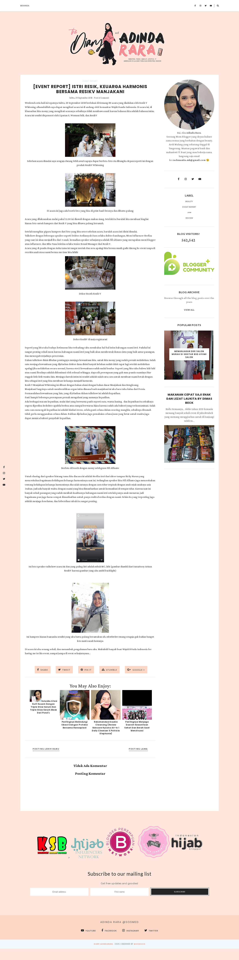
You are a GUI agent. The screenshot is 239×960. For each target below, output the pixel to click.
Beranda (24, 5)
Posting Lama (138, 749)
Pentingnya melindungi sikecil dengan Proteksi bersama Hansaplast (74, 724)
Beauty (189, 201)
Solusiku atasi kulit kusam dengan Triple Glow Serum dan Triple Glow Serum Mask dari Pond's (43, 707)
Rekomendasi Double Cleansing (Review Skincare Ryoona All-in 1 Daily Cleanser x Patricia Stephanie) (106, 727)
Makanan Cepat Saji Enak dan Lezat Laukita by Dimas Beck (189, 398)
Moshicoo (139, 944)
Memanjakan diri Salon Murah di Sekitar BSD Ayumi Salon (189, 354)
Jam (189, 212)
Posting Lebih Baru (46, 749)
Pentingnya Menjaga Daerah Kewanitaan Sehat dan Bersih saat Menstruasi (137, 726)
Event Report (90, 81)
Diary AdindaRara (103, 944)
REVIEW (189, 218)
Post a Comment (101, 98)
